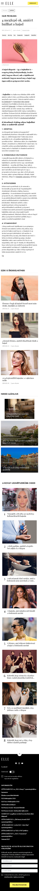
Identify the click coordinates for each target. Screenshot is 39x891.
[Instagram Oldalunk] (19, 763)
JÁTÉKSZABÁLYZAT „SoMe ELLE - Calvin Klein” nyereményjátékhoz (15, 826)
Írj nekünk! (4, 767)
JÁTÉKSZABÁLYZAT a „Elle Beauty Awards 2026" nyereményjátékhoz (15, 821)
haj (14, 35)
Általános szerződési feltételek (10, 795)
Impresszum (4, 792)
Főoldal (5, 10)
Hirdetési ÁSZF (5, 839)
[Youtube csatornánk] (22, 763)
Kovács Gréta (25, 30)
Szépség (12, 10)
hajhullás (33, 35)
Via (3, 256)
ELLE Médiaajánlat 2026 (8, 798)
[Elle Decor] (9, 3)
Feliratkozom (19, 885)
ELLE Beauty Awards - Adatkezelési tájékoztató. (15, 811)
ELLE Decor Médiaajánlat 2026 (10, 801)
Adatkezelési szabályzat (8, 804)
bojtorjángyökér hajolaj (21, 102)
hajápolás (20, 35)
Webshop (32, 3)
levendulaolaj (6, 102)
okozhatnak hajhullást (27, 118)
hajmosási (12, 106)
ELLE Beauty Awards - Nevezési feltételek (13, 808)
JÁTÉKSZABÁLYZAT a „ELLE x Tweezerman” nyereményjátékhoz (14, 835)
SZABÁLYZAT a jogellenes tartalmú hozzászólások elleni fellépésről (17, 815)
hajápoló (27, 35)
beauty (4, 35)
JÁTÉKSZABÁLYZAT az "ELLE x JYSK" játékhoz (14, 830)
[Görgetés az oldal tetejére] (20, 754)
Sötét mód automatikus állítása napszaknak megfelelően (13, 777)
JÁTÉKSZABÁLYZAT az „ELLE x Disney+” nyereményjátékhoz (18, 789)
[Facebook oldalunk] (16, 763)
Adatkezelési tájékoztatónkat (14, 877)
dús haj (10, 35)
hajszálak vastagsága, (23, 177)
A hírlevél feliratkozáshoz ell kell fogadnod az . (17, 876)
